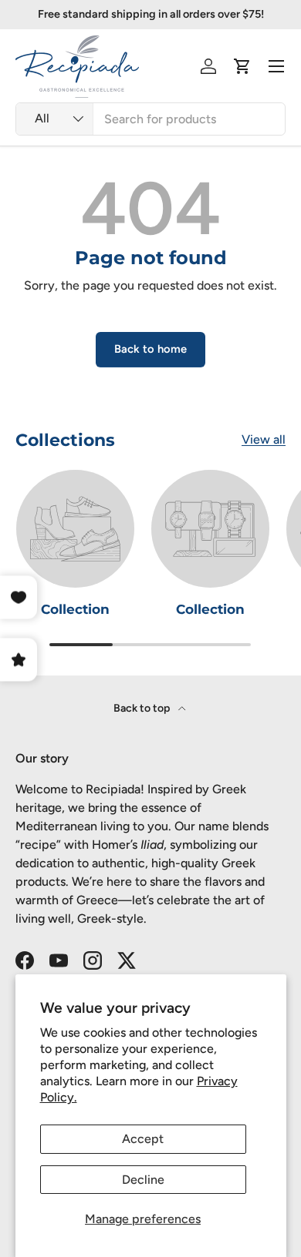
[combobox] (150, 119)
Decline (143, 1179)
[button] (242, 66)
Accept (143, 1138)
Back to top (142, 708)
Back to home (150, 349)
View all (264, 439)
